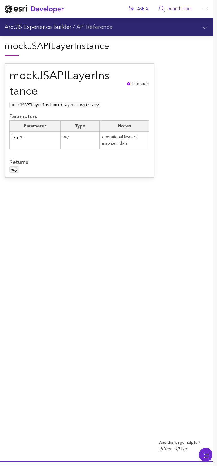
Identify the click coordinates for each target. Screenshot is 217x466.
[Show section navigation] (205, 27)
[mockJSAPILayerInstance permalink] (117, 83)
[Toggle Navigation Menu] (205, 454)
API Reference (94, 27)
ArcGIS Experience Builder (38, 27)
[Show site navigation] (205, 9)
